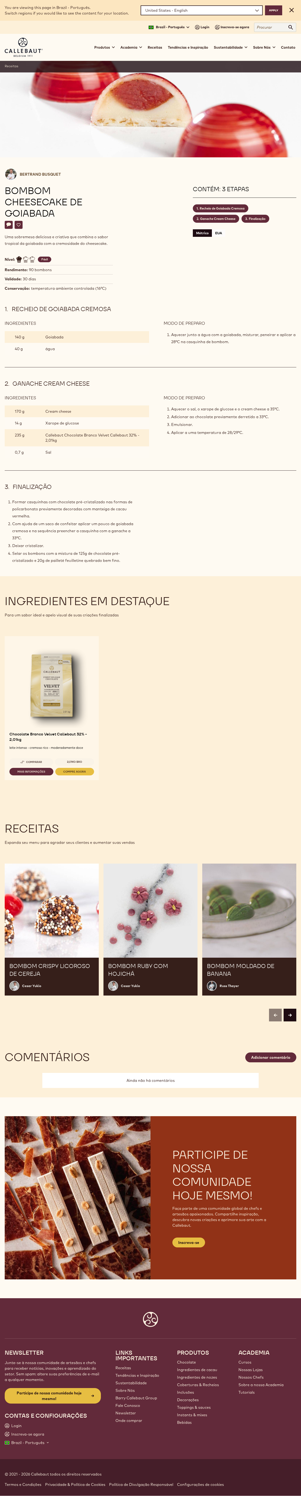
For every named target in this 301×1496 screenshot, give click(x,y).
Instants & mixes (192, 1415)
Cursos (244, 1362)
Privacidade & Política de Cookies (75, 1484)
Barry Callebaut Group (136, 1398)
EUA (218, 233)
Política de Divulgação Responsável (141, 1484)
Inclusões (185, 1392)
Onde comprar (128, 1420)
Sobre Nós (125, 1390)
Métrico (202, 233)
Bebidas (184, 1422)
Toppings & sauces (194, 1407)
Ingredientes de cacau (197, 1369)
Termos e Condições (23, 1484)
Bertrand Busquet (40, 174)
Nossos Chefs (251, 1377)
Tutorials (246, 1392)
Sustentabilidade (131, 1383)
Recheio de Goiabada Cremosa (222, 208)
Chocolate (186, 1362)
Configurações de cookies (200, 1484)
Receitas (155, 47)
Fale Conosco (127, 1405)
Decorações (188, 1399)
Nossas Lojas (250, 1369)
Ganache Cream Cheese (217, 219)
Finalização (257, 219)
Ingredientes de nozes (197, 1377)
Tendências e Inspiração (188, 47)
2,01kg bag (74, 761)
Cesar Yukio (31, 986)
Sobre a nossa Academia (261, 1384)
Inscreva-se (188, 1242)
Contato (288, 47)
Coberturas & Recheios (198, 1384)
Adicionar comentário (270, 1057)
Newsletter (125, 1413)
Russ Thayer (229, 986)
